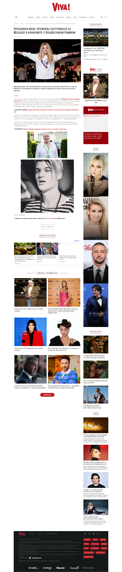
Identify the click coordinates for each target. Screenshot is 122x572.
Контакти (40, 533)
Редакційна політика (54, 560)
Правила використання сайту (26, 560)
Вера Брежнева (68, 105)
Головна (16, 23)
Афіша (96, 413)
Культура (95, 544)
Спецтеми (95, 548)
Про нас (32, 533)
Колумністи (88, 556)
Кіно (86, 548)
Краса (103, 539)
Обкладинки (89, 552)
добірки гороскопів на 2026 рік (96, 102)
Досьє (96, 148)
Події (86, 544)
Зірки (95, 539)
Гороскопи (100, 552)
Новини (87, 539)
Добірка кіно (96, 331)
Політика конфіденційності (41, 560)
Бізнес (104, 548)
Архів (21, 23)
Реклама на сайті (51, 533)
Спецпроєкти (96, 24)
